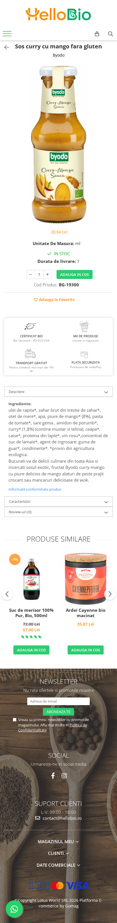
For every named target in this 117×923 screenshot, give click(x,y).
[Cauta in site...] (110, 34)
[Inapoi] (4, 47)
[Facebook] (53, 776)
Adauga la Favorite (56, 299)
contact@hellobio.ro (61, 818)
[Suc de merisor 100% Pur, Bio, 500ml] (31, 579)
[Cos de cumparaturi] (97, 34)
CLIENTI (56, 853)
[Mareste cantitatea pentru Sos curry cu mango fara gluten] (47, 274)
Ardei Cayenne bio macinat (85, 613)
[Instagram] (64, 776)
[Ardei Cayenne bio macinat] (86, 579)
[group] (58, 144)
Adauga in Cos (74, 274)
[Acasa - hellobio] (58, 14)
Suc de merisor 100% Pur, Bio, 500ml (31, 613)
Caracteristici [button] (19, 501)
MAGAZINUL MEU (56, 841)
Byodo (58, 55)
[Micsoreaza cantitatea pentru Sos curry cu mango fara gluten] (30, 274)
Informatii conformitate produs (35, 489)
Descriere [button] (16, 391)
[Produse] (8, 35)
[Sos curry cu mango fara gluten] (58, 144)
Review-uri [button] (20, 511)
